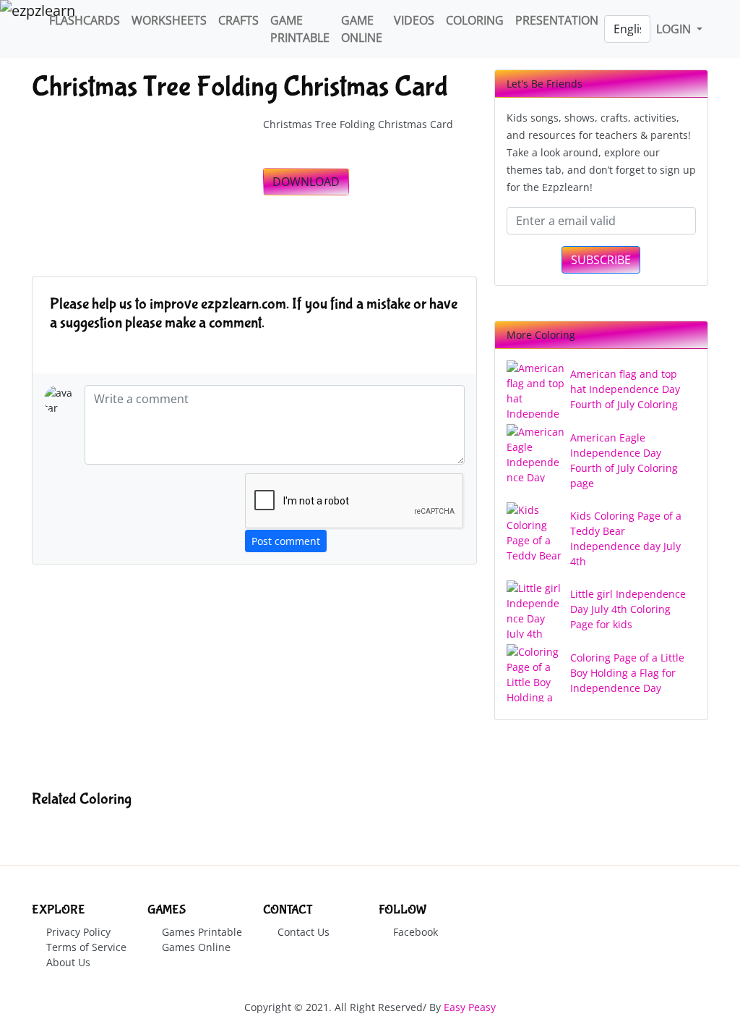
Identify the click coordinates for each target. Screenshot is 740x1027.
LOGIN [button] (675, 29)
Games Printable (202, 932)
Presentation (556, 20)
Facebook (415, 932)
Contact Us (304, 932)
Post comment (285, 541)
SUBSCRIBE (601, 260)
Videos (414, 20)
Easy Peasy (470, 1007)
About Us (68, 962)
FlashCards (84, 20)
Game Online (361, 29)
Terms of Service (86, 947)
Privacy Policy (78, 932)
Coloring (475, 20)
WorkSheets (169, 20)
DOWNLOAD (306, 182)
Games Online (196, 947)
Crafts (238, 20)
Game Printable (300, 29)
